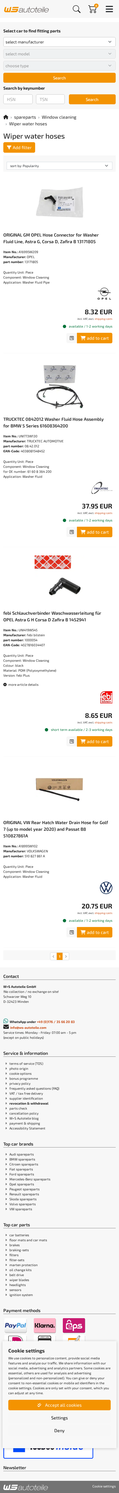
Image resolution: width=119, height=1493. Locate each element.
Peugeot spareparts (24, 1189)
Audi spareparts (21, 1154)
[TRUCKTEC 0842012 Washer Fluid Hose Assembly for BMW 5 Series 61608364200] (59, 386)
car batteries (19, 1235)
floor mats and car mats (28, 1240)
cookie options (20, 1073)
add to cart (98, 338)
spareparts (25, 117)
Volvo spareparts (22, 1204)
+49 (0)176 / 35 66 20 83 (56, 1022)
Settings (59, 1417)
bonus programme (23, 1078)
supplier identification (26, 1098)
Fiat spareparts (21, 1169)
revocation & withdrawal (28, 1103)
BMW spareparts (22, 1159)
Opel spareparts (21, 1184)
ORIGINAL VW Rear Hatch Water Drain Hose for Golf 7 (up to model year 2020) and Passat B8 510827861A (55, 829)
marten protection (23, 1265)
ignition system (21, 1295)
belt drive (16, 1275)
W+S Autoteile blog (24, 1118)
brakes (14, 1245)
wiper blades (19, 1280)
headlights (17, 1285)
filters (14, 1255)
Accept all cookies (63, 1405)
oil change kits (20, 1270)
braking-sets (19, 1250)
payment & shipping (24, 1123)
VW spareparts (20, 1209)
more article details (22, 684)
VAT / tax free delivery (26, 1093)
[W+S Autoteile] (26, 8)
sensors (15, 1290)
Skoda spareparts (23, 1199)
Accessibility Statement (27, 1128)
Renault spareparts (24, 1194)
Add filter (22, 147)
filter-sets (16, 1260)
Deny (59, 1430)
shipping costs (103, 318)
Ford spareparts (21, 1174)
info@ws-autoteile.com (28, 1027)
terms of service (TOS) (26, 1063)
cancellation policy (23, 1113)
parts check (18, 1108)
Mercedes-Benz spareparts (29, 1179)
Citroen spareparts (23, 1164)
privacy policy (19, 1083)
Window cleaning (59, 117)
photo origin (18, 1068)
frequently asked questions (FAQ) (34, 1088)
